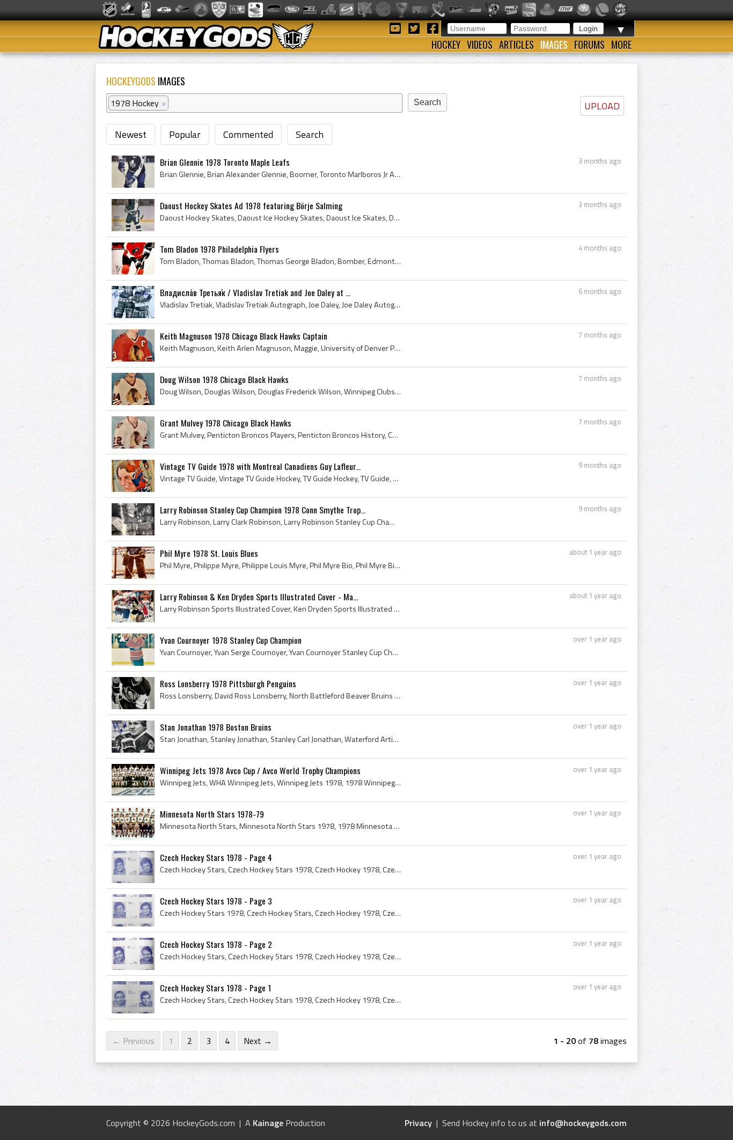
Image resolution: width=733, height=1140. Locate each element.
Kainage (268, 1122)
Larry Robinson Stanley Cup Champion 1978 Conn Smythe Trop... (262, 509)
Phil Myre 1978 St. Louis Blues (209, 553)
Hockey (445, 45)
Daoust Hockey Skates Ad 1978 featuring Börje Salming (251, 205)
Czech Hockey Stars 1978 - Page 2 (216, 944)
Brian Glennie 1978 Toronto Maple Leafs (225, 162)
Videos (480, 45)
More (621, 45)
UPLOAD (602, 106)
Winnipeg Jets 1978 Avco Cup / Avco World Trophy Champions (260, 770)
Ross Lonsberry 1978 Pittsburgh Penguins (228, 683)
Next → (258, 1040)
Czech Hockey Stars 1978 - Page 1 (215, 987)
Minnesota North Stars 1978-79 (212, 813)
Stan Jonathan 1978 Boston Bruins (216, 726)
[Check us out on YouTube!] (396, 27)
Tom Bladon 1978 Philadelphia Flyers (219, 248)
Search (310, 134)
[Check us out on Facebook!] (432, 27)
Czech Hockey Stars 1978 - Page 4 (216, 857)
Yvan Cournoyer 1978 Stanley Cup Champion (231, 640)
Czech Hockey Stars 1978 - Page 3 (216, 900)
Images (554, 45)
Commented (248, 134)
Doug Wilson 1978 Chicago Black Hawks (224, 379)
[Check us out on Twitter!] (415, 27)
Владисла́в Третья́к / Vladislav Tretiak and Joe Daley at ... (255, 292)
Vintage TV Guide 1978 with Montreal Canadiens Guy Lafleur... (260, 466)
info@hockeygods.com (583, 1122)
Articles (516, 45)
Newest (130, 134)
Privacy (418, 1122)
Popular (185, 134)
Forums (589, 45)
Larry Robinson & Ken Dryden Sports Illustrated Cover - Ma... (259, 596)
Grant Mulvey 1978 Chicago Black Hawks (225, 422)
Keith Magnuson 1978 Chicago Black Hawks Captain (243, 335)
